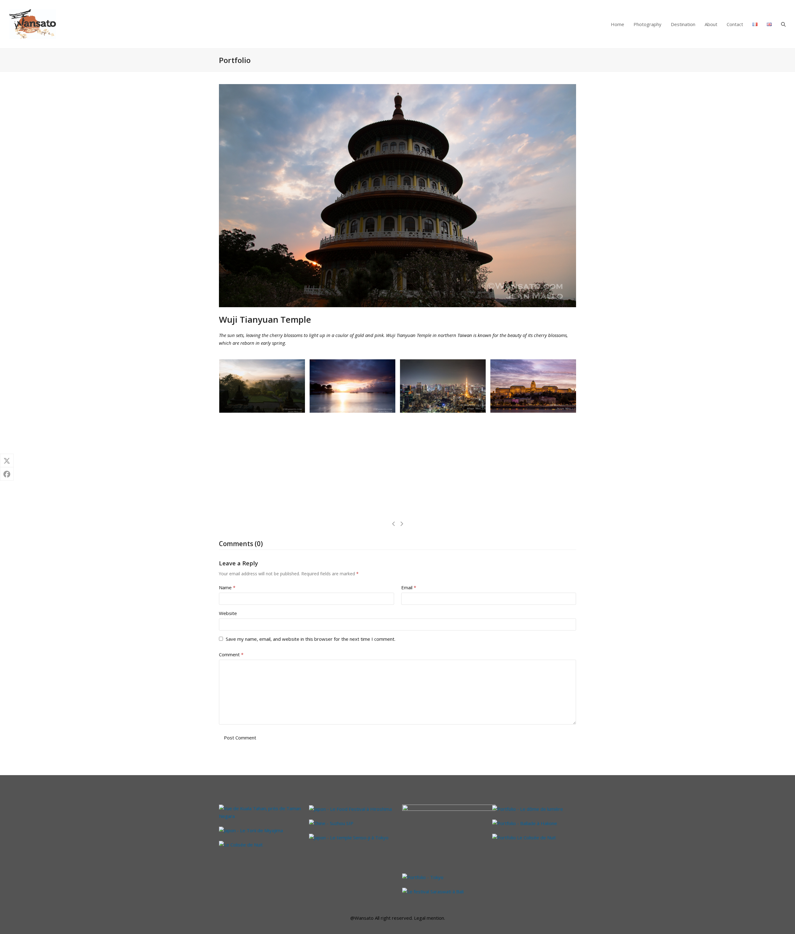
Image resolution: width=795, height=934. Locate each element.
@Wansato (362, 918)
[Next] (401, 524)
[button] (783, 24)
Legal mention (429, 918)
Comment (231, 654)
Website (228, 613)
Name (227, 587)
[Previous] (394, 524)
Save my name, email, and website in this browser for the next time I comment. (310, 639)
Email (408, 587)
